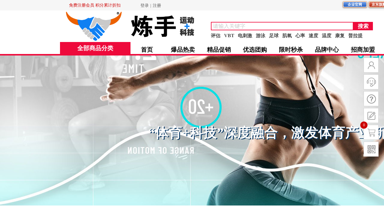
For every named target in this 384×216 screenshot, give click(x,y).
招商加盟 (363, 49)
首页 (147, 49)
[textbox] (282, 26)
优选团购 (255, 49)
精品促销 (219, 49)
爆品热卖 (183, 49)
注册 (157, 5)
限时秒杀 (291, 49)
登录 (144, 5)
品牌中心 (327, 49)
